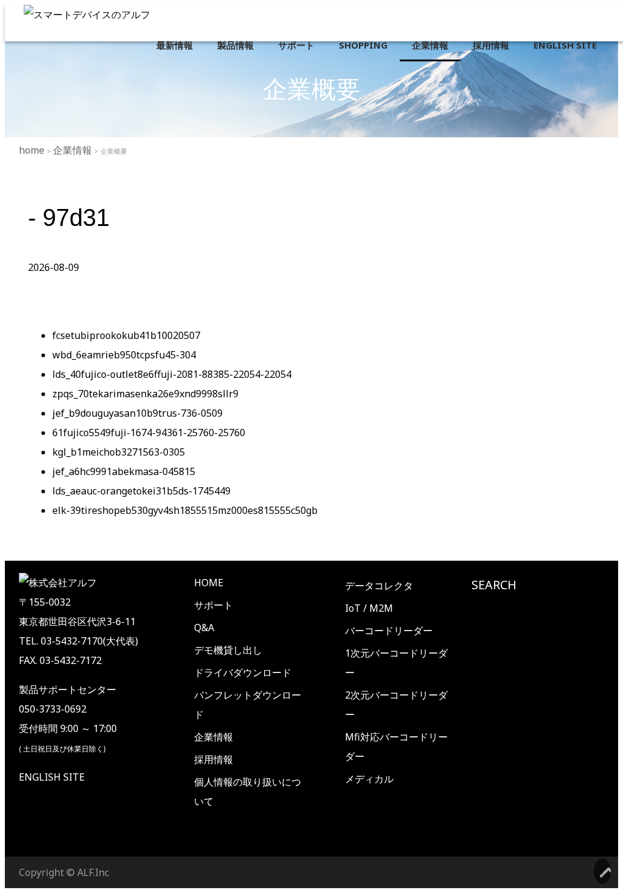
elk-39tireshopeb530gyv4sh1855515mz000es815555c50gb (185, 510)
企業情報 (430, 45)
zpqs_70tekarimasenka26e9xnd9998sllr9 (145, 393)
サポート (296, 45)
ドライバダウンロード (242, 672)
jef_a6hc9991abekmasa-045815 (123, 471)
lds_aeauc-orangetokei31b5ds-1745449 (141, 491)
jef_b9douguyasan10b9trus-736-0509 (137, 413)
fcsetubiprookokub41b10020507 (126, 335)
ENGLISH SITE (565, 45)
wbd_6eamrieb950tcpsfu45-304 (124, 354)
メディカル (369, 778)
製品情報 (235, 45)
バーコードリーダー (389, 630)
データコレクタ (379, 585)
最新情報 (174, 45)
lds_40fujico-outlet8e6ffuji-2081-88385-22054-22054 (171, 374)
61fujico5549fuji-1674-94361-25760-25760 (148, 432)
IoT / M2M (369, 608)
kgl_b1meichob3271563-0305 (118, 452)
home (33, 150)
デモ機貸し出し (228, 650)
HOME (208, 582)
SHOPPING (363, 45)
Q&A (204, 627)
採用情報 (491, 45)
